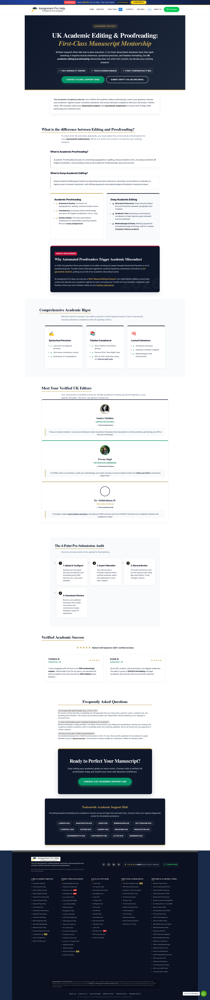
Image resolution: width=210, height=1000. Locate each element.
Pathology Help (69, 893)
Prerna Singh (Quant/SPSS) (161, 887)
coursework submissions (78, 139)
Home (92, 9)
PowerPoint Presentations (41, 910)
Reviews (144, 9)
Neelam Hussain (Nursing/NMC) (163, 900)
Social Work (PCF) (68, 897)
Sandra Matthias (105, 418)
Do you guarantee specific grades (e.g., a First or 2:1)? (78, 711)
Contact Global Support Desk (83, 79)
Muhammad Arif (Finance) (161, 897)
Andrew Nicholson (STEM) (161, 893)
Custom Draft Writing (39, 917)
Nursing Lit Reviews (159, 931)
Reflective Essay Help (39, 927)
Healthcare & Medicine (70, 887)
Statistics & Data (68, 948)
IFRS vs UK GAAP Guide (160, 968)
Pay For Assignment (39, 937)
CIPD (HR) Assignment (70, 917)
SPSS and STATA (143, 473)
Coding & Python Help (69, 938)
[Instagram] (109, 864)
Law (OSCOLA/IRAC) (69, 904)
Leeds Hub (103, 823)
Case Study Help (38, 907)
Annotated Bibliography (40, 924)
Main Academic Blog (159, 907)
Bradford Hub (121, 829)
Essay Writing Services (40, 890)
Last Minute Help (40, 934)
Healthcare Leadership (160, 941)
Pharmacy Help (69, 890)
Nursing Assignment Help (70, 883)
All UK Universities (98, 937)
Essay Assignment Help (40, 893)
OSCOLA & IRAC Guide (160, 921)
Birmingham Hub (121, 823)
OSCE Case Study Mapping (161, 934)
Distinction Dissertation (160, 961)
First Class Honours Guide (161, 965)
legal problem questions (78, 514)
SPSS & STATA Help (71, 951)
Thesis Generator (128, 910)
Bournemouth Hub (76, 836)
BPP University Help (99, 934)
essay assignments (74, 223)
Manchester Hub (84, 823)
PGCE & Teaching (68, 955)
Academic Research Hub (132, 883)
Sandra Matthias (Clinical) (161, 890)
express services (79, 738)
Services (100, 9)
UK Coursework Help (39, 887)
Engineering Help (68, 944)
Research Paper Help (39, 904)
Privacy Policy (108, 994)
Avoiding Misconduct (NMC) (162, 910)
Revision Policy (135, 994)
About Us (158, 9)
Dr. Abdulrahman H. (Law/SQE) (162, 904)
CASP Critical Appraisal (160, 917)
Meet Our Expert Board (160, 883)
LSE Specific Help (98, 887)
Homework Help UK (39, 883)
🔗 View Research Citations (105, 466)
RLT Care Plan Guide (159, 914)
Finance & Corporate (69, 924)
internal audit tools (105, 359)
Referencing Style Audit (130, 907)
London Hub (64, 823)
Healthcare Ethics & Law (160, 948)
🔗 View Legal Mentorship (105, 507)
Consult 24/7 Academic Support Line (105, 781)
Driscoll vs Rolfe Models (160, 951)
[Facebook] (104, 864)
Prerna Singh (105, 459)
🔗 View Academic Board (105, 425)
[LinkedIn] (114, 864)
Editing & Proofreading (40, 914)
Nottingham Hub (143, 823)
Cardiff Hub (102, 829)
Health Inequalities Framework (162, 954)
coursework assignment (115, 106)
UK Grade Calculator (129, 897)
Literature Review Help (40, 900)
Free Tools (115, 9)
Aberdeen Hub (136, 836)
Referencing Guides (129, 917)
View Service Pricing (129, 924)
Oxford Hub (85, 829)
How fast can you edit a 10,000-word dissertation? (76, 733)
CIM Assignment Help (69, 921)
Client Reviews (95, 994)
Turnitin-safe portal (105, 285)
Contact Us (82, 994)
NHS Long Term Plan (159, 958)
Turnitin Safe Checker (129, 904)
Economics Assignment (70, 931)
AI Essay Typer (127, 900)
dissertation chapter (91, 106)
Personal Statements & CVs (41, 931)
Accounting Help (68, 927)
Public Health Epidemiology (161, 944)
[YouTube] (119, 864)
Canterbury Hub (99, 836)
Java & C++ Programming (71, 941)
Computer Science (68, 934)
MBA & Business (68, 907)
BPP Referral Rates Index (131, 887)
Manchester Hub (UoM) (100, 890)
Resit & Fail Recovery (39, 941)
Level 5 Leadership (69, 914)
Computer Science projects (127, 229)
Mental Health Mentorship (161, 937)
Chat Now (173, 9)
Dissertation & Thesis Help (41, 897)
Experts (129, 9)
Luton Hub (118, 836)
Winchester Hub (142, 829)
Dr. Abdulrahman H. (105, 500)
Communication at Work (160, 971)
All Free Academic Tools (130, 893)
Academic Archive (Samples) (132, 890)
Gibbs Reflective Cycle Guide (162, 924)
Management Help (68, 910)
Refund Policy (121, 994)
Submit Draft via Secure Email (127, 79)
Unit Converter (127, 914)
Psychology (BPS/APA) (70, 900)
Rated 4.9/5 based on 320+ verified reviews (105, 647)
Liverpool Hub (67, 829)
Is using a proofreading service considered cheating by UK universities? (83, 722)
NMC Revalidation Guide (160, 927)
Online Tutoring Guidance (131, 921)
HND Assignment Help (39, 921)
